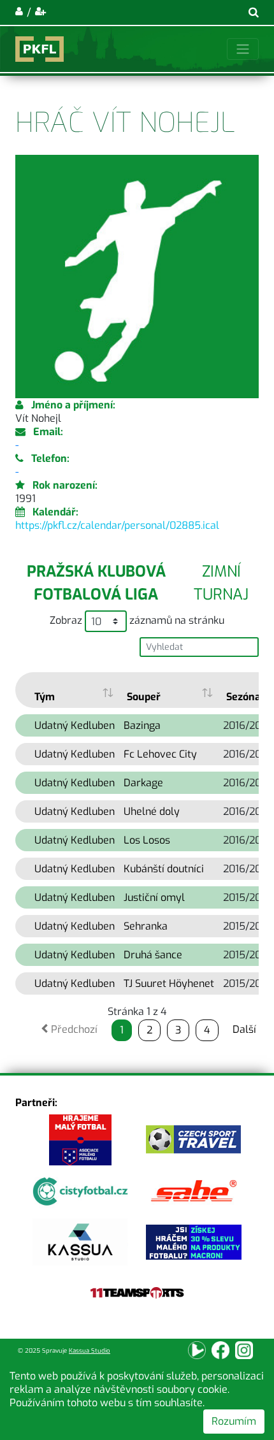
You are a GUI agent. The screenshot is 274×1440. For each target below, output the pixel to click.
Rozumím (234, 1421)
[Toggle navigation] (243, 49)
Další (244, 1029)
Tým (44, 696)
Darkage (143, 782)
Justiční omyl (154, 897)
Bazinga (142, 725)
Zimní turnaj (221, 583)
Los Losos (147, 840)
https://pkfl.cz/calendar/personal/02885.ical (117, 525)
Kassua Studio (89, 1350)
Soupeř (144, 696)
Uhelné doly (152, 811)
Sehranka (146, 926)
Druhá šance (153, 954)
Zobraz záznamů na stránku (137, 620)
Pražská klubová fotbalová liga (96, 583)
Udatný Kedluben (74, 725)
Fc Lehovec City (160, 754)
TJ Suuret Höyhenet (169, 983)
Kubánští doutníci (164, 868)
